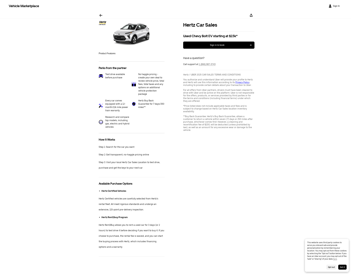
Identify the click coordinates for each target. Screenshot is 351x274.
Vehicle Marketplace (24, 6)
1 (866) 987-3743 (207, 64)
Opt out (331, 267)
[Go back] (101, 15)
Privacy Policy (242, 82)
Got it (342, 267)
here (335, 259)
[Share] (251, 15)
